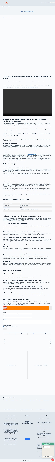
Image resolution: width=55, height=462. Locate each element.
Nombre (4, 312)
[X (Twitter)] (21, 334)
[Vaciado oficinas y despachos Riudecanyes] (11, 403)
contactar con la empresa (32, 154)
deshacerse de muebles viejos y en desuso (27, 80)
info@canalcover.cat (27, 422)
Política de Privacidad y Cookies (44, 418)
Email (4, 316)
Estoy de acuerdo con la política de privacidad (11, 326)
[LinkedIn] (46, 334)
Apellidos (19, 314)
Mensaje (4, 319)
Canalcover (32, 85)
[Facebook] (9, 334)
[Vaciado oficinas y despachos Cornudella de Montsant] (27, 403)
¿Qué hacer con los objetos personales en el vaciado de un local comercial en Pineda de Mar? (44, 430)
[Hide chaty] (52, 459)
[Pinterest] (34, 334)
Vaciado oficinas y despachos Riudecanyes (9, 409)
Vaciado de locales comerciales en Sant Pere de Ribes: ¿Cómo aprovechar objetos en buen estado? (44, 434)
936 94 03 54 (27, 421)
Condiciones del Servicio (7, 325)
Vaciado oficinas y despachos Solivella (41, 409)
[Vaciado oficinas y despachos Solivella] (44, 403)
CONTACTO (27, 439)
